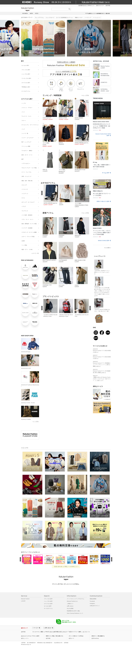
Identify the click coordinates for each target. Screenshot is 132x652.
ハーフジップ (88, 17)
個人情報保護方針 (31, 642)
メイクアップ (25, 193)
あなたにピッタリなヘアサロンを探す (30, 636)
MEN (31, 13)
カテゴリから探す (26, 82)
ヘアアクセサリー (26, 163)
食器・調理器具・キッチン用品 (29, 223)
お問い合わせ (70, 606)
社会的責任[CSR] (58, 642)
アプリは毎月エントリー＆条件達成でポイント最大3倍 (97, 13)
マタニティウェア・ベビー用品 (29, 167)
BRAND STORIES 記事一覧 (104, 240)
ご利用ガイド (70, 603)
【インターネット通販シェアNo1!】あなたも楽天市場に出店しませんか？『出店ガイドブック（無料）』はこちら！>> (61, 631)
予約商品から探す (26, 87)
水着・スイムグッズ (26, 176)
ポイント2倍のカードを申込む (76, 636)
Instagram (92, 603)
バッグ (23, 129)
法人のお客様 (70, 608)
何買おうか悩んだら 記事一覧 (104, 201)
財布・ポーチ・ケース (27, 155)
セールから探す (25, 65)
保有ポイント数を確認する (98, 636)
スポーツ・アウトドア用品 (28, 236)
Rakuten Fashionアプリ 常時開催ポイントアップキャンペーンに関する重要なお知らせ (101, 364)
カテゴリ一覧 (35, 253)
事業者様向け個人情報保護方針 (44, 642)
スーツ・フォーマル (26, 172)
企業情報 (23, 642)
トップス (24, 103)
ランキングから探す (26, 78)
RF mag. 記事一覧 (106, 173)
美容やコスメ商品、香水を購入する (54, 636)
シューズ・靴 (25, 133)
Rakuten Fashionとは (72, 601)
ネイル (23, 198)
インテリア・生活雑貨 (27, 228)
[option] (43, 38)
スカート (24, 120)
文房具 (23, 241)
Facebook (92, 601)
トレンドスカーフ (50, 17)
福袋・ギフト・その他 (27, 249)
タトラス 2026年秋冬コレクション (64, 17)
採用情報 (66, 642)
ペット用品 (24, 245)
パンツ (23, 112)
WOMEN (25, 13)
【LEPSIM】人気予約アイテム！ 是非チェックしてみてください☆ (102, 272)
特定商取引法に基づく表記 (73, 611)
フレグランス (25, 210)
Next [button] (111, 38)
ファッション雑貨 (26, 146)
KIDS (36, 13)
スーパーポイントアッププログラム (75, 598)
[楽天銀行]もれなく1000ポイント (86, 5)
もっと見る (36, 421)
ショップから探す (26, 74)
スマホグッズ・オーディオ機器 (29, 232)
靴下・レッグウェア (26, 142)
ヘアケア (24, 206)
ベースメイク (25, 189)
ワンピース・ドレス (26, 116)
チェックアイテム (39, 17)
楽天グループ (99, 5)
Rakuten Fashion (35, 9)
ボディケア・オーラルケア (28, 202)
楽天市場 (108, 5)
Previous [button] (21, 38)
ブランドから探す (26, 69)
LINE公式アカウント (95, 605)
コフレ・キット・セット (27, 219)
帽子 (23, 159)
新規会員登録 (93, 598)
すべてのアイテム (26, 91)
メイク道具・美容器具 (27, 215)
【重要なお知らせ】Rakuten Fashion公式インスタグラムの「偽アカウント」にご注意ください (102, 379)
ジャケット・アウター (27, 107)
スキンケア (24, 185)
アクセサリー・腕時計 (27, 150)
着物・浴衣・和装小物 (27, 180)
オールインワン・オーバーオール (30, 124)
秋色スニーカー (79, 17)
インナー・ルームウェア (27, 137)
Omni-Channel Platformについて (75, 613)
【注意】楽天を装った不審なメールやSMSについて (66, 566)
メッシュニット (97, 17)
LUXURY (23, 601)
